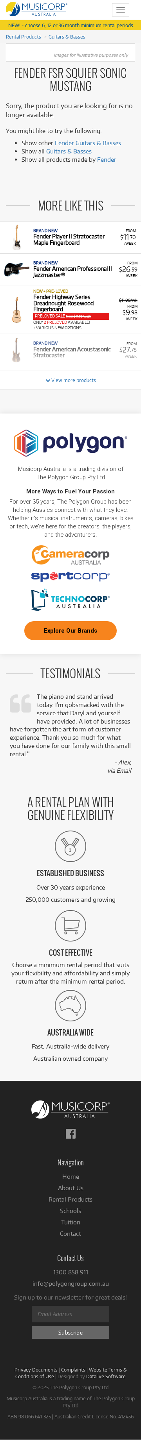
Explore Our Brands (70, 630)
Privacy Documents (36, 1369)
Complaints (73, 1369)
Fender (106, 159)
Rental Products (23, 36)
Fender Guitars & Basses (88, 143)
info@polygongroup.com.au (71, 1283)
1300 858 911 (70, 1272)
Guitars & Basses (67, 36)
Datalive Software (106, 1376)
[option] (70, 237)
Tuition (70, 1222)
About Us (70, 1188)
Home (70, 1176)
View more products (73, 380)
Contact (70, 1233)
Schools (70, 1211)
